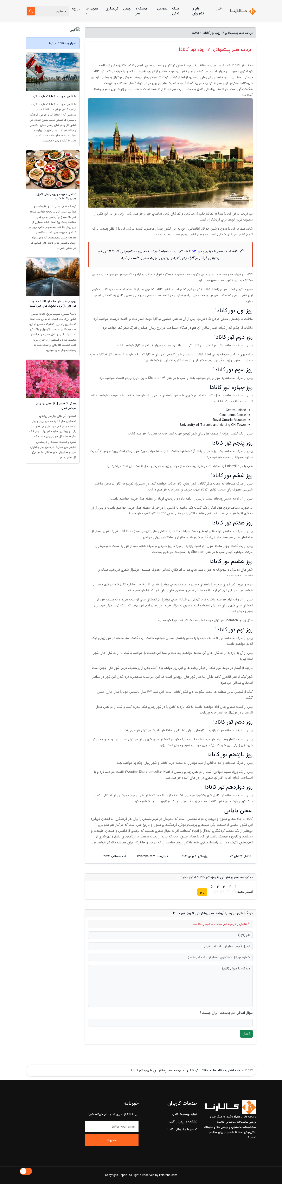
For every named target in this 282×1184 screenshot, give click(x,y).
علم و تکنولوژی (198, 11)
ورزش (127, 8)
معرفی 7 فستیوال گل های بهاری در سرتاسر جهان (56, 406)
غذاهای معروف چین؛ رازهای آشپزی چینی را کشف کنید (56, 196)
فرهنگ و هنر (141, 11)
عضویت (111, 1140)
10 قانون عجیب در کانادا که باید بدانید (54, 96)
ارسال (246, 1033)
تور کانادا (195, 251)
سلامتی (162, 8)
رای (202, 891)
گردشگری (112, 8)
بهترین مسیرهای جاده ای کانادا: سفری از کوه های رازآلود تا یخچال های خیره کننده (53, 303)
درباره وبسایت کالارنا (184, 1114)
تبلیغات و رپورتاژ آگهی (183, 1121)
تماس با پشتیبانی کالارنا (182, 1129)
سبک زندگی (176, 11)
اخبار (219, 8)
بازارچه (76, 8)
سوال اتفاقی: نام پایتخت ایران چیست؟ (226, 1012)
